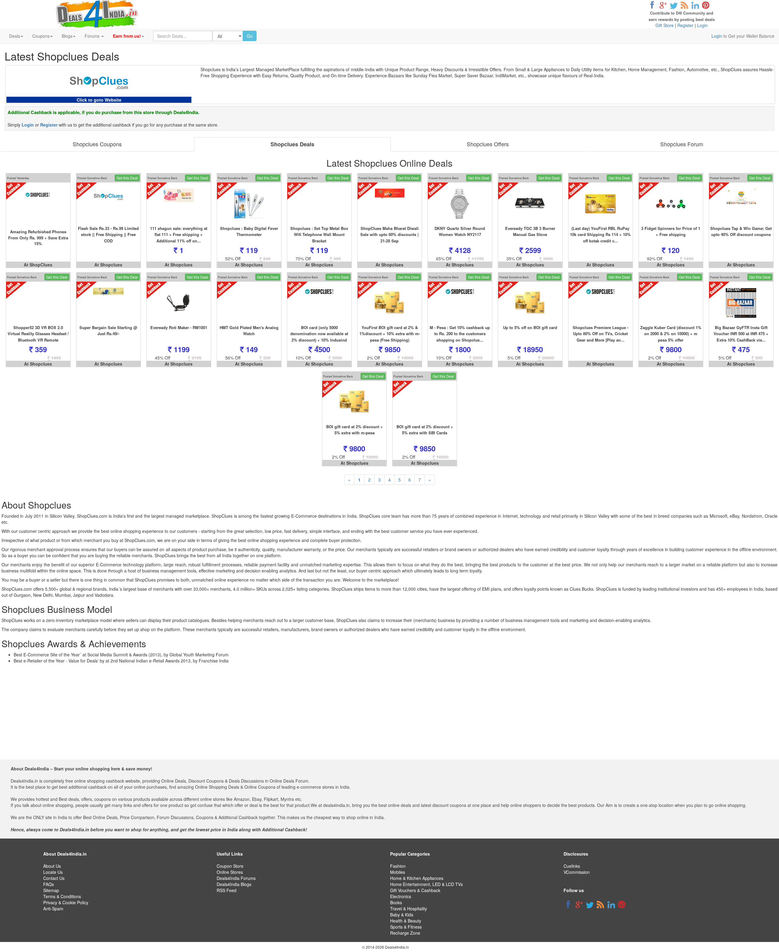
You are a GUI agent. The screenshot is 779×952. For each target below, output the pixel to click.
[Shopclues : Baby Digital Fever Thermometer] (249, 204)
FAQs (48, 884)
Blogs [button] (67, 36)
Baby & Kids (401, 915)
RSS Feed (226, 890)
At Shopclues (108, 265)
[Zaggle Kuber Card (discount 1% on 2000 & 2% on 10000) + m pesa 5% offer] (671, 303)
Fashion (398, 866)
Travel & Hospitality (408, 908)
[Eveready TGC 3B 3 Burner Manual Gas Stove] (530, 204)
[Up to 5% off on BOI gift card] (530, 303)
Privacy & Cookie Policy (65, 902)
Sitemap (51, 890)
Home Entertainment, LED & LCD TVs (426, 884)
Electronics (400, 896)
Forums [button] (93, 36)
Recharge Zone (405, 933)
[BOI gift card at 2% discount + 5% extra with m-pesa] (354, 402)
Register (685, 25)
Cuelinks (572, 866)
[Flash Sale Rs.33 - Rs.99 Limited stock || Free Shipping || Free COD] (108, 204)
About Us (52, 866)
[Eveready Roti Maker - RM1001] (179, 303)
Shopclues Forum (681, 144)
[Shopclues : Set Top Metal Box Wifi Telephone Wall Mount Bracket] (319, 204)
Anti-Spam (53, 908)
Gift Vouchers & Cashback (415, 890)
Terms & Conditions (62, 896)
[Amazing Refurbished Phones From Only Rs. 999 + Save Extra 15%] (38, 204)
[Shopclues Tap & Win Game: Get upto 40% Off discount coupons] (741, 204)
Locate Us (53, 872)
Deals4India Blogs (234, 884)
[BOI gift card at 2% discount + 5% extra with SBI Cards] (425, 402)
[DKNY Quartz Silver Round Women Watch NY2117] (460, 204)
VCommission (577, 872)
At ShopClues (38, 265)
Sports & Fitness (406, 927)
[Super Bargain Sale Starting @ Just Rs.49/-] (108, 303)
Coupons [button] (41, 36)
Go (250, 36)
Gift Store (664, 25)
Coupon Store (230, 866)
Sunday (420, 75)
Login (702, 25)
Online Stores (230, 872)
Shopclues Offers (488, 144)
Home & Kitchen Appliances (416, 878)
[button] (128, 35)
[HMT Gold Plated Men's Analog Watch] (249, 303)
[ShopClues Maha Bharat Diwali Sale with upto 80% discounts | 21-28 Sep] (390, 204)
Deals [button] (14, 36)
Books (396, 902)
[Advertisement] (385, 716)
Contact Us (54, 878)
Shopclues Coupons (97, 144)
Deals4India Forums (236, 878)
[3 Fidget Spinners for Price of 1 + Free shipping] (671, 204)
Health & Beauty (405, 921)
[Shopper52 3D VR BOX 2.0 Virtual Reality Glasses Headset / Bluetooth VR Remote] (38, 303)
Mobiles (397, 872)
